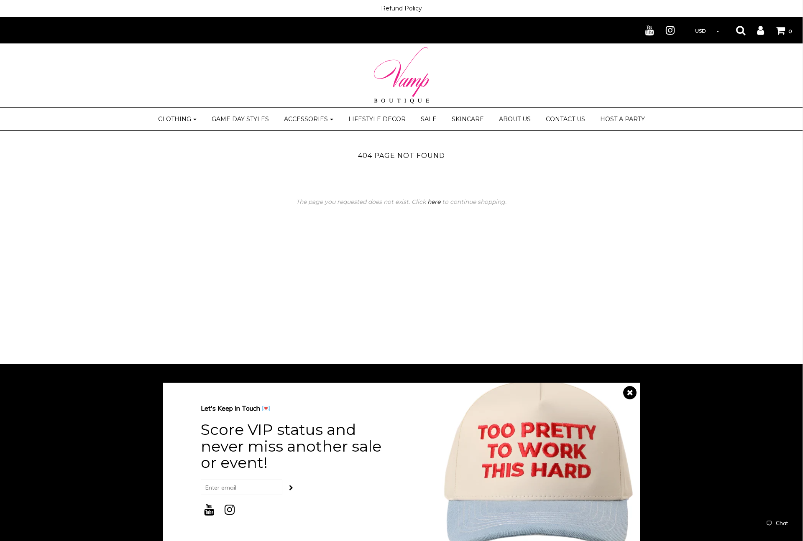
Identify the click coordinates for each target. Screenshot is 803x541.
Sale (429, 119)
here (433, 202)
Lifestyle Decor (377, 119)
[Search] (735, 30)
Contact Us (565, 119)
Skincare (468, 119)
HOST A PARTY (622, 119)
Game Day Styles (240, 119)
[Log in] (755, 30)
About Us (515, 119)
